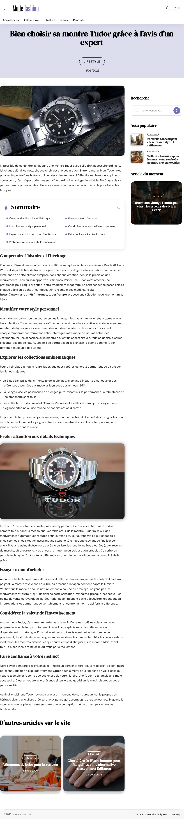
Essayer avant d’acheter (82, 218)
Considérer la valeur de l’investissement (92, 226)
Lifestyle (92, 61)
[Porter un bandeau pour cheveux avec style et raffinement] (137, 139)
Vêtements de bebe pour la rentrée (30, 764)
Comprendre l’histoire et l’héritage (29, 218)
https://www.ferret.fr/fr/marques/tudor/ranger (33, 294)
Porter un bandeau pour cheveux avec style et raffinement (162, 142)
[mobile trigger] (7, 8)
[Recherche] (167, 8)
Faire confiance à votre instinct (86, 234)
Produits (30, 757)
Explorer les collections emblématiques (32, 234)
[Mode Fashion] (26, 8)
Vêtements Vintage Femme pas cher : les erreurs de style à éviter (156, 206)
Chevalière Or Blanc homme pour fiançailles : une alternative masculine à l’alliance (94, 764)
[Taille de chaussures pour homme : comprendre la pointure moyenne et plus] (137, 156)
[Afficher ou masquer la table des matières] (80, 208)
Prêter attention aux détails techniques (32, 242)
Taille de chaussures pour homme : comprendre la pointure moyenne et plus (163, 159)
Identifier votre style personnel (27, 226)
